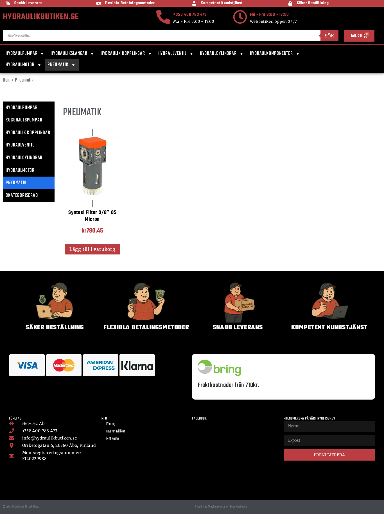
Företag (111, 424)
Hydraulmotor (20, 65)
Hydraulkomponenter (271, 53)
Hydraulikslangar (69, 53)
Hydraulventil (172, 53)
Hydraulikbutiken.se (41, 16)
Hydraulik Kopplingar (123, 53)
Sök (329, 36)
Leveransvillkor (115, 431)
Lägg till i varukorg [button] (92, 249)
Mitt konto (112, 439)
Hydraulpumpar (21, 53)
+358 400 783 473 (190, 14)
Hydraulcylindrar (218, 53)
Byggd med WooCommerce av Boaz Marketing (221, 506)
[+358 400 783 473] (163, 17)
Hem (7, 80)
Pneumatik (58, 65)
